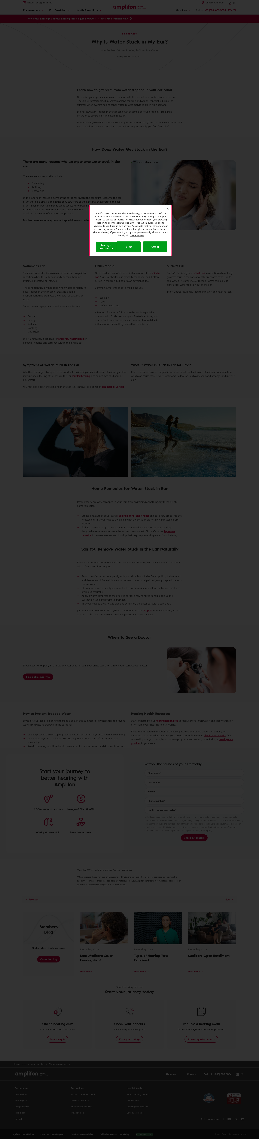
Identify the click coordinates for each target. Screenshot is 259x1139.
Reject (128, 246)
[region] (130, 230)
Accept (155, 246)
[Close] (167, 208)
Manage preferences (106, 246)
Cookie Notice (137, 235)
